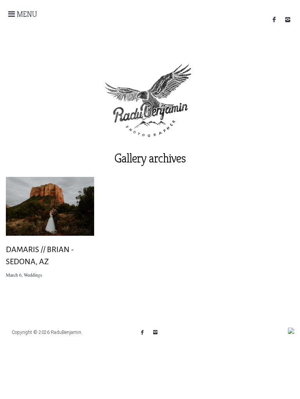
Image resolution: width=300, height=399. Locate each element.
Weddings (33, 275)
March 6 (13, 275)
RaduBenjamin (66, 332)
